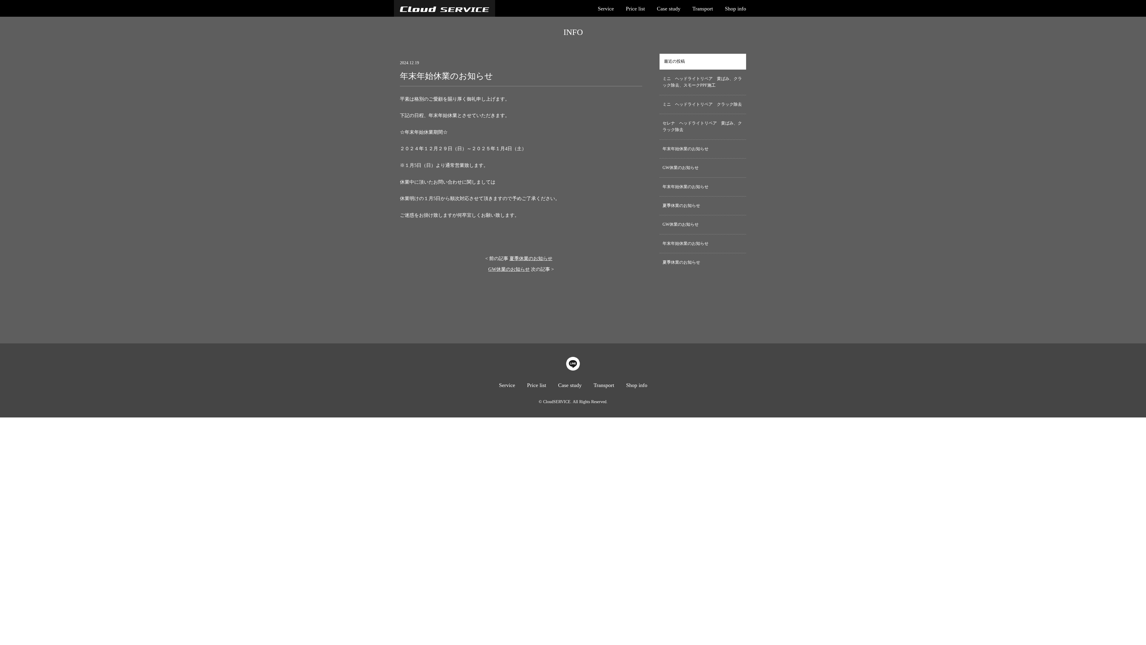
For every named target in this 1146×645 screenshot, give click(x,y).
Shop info (735, 9)
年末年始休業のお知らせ (685, 149)
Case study (668, 9)
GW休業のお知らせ (509, 269)
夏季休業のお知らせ (530, 258)
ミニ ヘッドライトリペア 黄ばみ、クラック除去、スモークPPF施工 (702, 81)
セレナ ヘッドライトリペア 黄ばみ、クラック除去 (702, 126)
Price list (635, 9)
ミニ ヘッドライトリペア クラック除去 (702, 104)
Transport (702, 9)
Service (606, 9)
